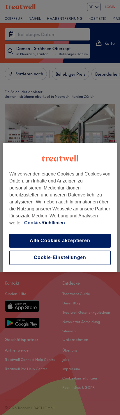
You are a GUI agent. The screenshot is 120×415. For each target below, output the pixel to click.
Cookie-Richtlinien (44, 222)
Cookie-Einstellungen (60, 257)
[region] (60, 207)
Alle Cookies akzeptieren (60, 240)
